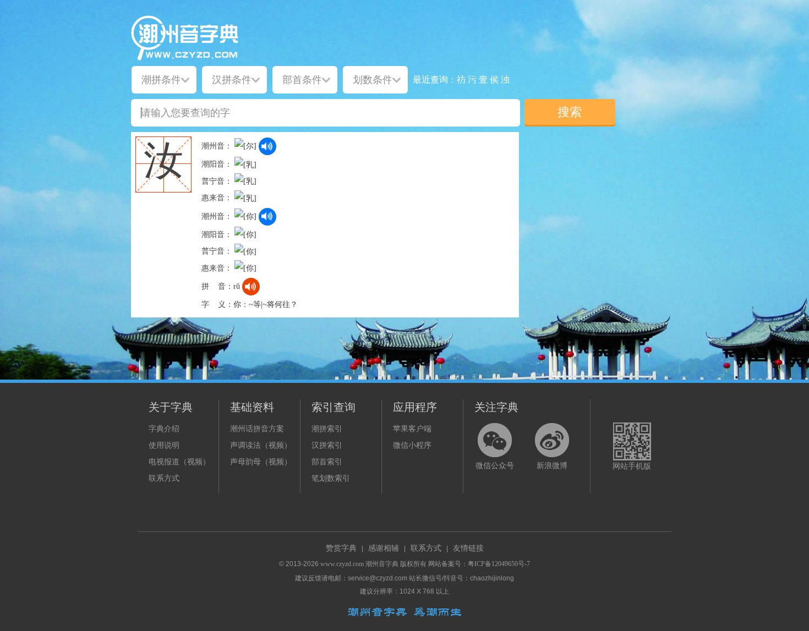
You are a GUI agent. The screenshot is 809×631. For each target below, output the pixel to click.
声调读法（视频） (261, 445)
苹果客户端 (412, 429)
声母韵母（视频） (261, 462)
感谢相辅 (383, 548)
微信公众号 (494, 466)
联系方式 (164, 478)
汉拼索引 (326, 445)
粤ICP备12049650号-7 (499, 564)
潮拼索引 (326, 429)
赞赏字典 (341, 548)
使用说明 (164, 445)
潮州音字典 (381, 564)
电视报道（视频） (179, 462)
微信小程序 (412, 445)
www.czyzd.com (342, 564)
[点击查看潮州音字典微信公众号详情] (494, 440)
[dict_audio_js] (267, 146)
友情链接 (468, 548)
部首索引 (326, 462)
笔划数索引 (330, 478)
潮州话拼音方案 (257, 429)
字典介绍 (164, 429)
